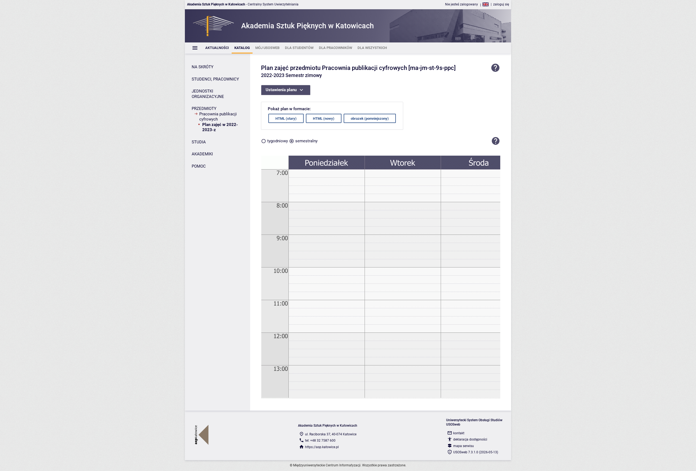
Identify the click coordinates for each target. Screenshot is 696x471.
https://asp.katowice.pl (322, 447)
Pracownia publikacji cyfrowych (218, 117)
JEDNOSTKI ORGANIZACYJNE (208, 94)
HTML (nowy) (323, 118)
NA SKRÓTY (202, 66)
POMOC (199, 166)
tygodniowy (277, 140)
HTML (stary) (286, 118)
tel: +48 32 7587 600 (320, 440)
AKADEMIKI (202, 154)
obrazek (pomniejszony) (370, 118)
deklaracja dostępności (470, 439)
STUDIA (199, 142)
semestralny (306, 140)
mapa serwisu (463, 446)
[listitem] (217, 48)
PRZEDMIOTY (204, 108)
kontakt (458, 433)
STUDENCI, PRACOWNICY (215, 79)
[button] (495, 141)
